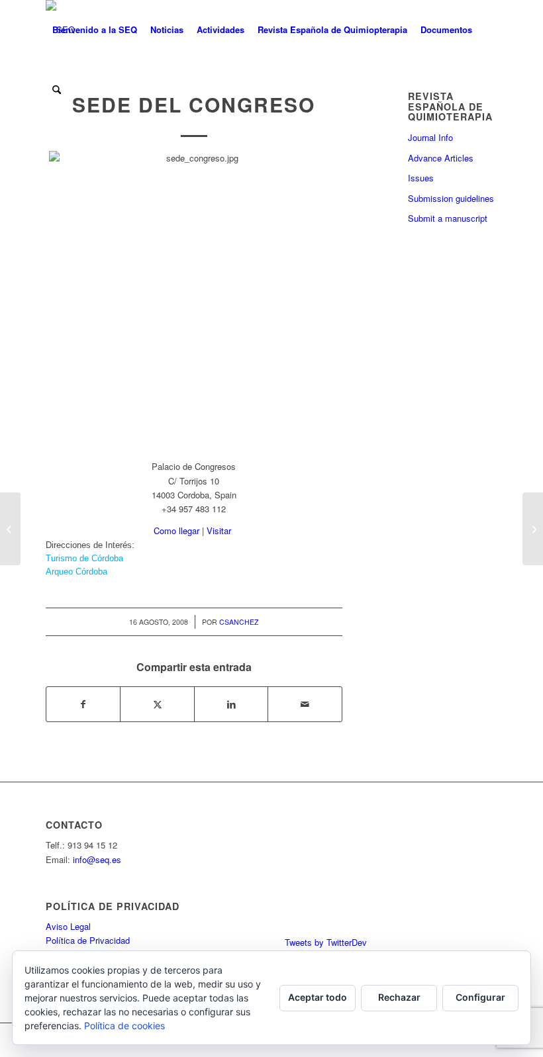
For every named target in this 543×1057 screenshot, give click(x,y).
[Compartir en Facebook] (83, 704)
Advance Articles (440, 158)
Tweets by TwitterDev (326, 942)
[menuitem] (95, 30)
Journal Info (430, 137)
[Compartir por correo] (305, 704)
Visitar (219, 530)
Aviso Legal (68, 926)
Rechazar (399, 997)
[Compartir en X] (157, 704)
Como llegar (176, 530)
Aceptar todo (317, 997)
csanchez (238, 622)
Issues (421, 177)
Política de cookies (124, 1025)
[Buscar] (57, 89)
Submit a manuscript (447, 218)
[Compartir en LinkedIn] (231, 704)
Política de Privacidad (88, 940)
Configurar (480, 997)
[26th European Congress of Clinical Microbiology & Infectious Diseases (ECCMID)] (10, 528)
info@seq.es (97, 859)
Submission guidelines (451, 198)
